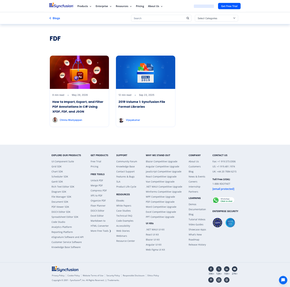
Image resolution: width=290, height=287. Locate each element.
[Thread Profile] (226, 280)
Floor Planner (98, 205)
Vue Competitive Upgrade (160, 181)
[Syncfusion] (65, 269)
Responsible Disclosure (133, 275)
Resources (122, 6)
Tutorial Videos (197, 219)
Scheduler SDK (60, 176)
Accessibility (123, 225)
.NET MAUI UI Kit (155, 229)
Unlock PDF (97, 180)
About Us (153, 6)
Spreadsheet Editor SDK (65, 216)
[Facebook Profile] (211, 269)
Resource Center (125, 240)
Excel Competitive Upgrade (161, 211)
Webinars (121, 235)
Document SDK (60, 201)
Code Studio (58, 221)
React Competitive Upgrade (161, 176)
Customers (195, 166)
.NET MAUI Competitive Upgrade (164, 186)
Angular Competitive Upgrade (162, 166)
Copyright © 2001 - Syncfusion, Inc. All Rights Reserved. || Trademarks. (85, 280)
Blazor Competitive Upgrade (161, 161)
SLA (118, 181)
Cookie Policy (73, 275)
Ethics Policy (153, 275)
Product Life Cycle (126, 186)
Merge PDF (97, 185)
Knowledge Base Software (66, 247)
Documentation (197, 209)
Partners (193, 191)
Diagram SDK (59, 191)
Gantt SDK (57, 181)
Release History (197, 244)
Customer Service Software (67, 242)
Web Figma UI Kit (155, 249)
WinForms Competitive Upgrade (164, 191)
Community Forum (126, 161)
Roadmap (194, 239)
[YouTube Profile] (234, 269)
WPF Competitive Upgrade (160, 196)
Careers (193, 181)
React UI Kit (152, 234)
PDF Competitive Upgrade (160, 201)
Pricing (140, 6)
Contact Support (125, 171)
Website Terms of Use (93, 275)
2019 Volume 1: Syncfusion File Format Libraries (141, 104)
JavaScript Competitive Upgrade (163, 171)
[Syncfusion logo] (61, 5)
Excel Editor (97, 215)
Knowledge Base (125, 166)
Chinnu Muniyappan (71, 119)
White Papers (123, 205)
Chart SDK (57, 171)
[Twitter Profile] (219, 269)
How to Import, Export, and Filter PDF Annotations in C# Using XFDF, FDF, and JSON (77, 107)
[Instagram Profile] (219, 280)
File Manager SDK (61, 196)
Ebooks (120, 200)
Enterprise (102, 6)
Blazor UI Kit (153, 239)
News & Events (197, 176)
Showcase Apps (197, 229)
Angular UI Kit (153, 244)
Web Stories (123, 230)
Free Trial (96, 161)
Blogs (56, 18)
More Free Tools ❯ (101, 230)
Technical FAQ (124, 215)
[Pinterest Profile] (211, 280)
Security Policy (113, 275)
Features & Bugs (125, 176)
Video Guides (196, 224)
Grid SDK (57, 166)
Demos (192, 204)
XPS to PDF (96, 195)
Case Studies (123, 210)
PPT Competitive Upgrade (160, 216)
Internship (194, 186)
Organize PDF (98, 200)
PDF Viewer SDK (60, 206)
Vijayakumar (133, 119)
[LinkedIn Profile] (226, 269)
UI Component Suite (63, 161)
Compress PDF (99, 190)
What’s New (195, 234)
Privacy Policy (58, 275)
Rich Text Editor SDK (63, 186)
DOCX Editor (97, 210)
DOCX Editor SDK (61, 211)
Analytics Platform (62, 227)
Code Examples (124, 220)
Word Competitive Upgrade (161, 206)
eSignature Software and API (68, 237)
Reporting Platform (62, 232)
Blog (191, 171)
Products (82, 6)
